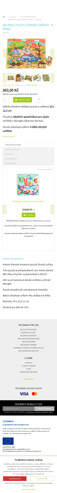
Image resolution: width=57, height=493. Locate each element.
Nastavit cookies (28, 489)
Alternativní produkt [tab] (13, 144)
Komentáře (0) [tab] (11, 158)
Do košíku (30, 215)
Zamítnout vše (14, 478)
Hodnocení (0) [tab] (10, 163)
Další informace (9, 136)
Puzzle (13, 17)
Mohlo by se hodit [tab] (12, 149)
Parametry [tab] (9, 154)
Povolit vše (42, 478)
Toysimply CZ (28, 379)
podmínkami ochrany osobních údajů (39, 412)
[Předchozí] (5, 53)
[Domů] (4, 17)
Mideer (35, 85)
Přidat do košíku (23, 100)
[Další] (52, 78)
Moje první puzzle (28, 17)
